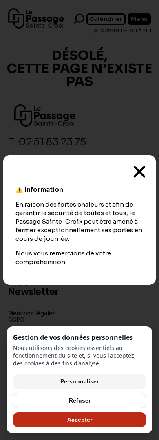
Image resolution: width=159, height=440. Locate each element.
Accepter (79, 419)
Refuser (80, 400)
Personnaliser (79, 381)
